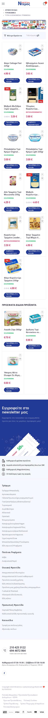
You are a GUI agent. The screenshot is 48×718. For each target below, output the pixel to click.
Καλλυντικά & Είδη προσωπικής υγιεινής (18, 613)
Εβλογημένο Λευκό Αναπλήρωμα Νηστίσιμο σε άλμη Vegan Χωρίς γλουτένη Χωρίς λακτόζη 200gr (35, 64)
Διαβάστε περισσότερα (33, 123)
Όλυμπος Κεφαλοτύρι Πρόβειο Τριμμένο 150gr (34, 107)
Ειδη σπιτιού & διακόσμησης (13, 583)
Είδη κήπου (6, 598)
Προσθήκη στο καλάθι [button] (12, 80)
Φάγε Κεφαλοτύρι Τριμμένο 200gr (12, 279)
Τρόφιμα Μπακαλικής (10, 490)
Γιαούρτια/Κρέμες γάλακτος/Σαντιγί (16, 501)
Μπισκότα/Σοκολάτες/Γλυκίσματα (15, 542)
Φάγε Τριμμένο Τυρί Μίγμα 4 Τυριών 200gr (33, 236)
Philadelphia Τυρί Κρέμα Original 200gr (12, 150)
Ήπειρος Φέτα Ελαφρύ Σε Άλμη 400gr (12, 373)
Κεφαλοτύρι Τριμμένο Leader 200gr (12, 236)
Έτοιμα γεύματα (8, 520)
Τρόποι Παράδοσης (10, 704)
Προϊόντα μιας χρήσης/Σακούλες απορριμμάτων (21, 587)
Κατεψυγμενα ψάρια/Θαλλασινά (15, 531)
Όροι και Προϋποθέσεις (12, 700)
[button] (20, 49)
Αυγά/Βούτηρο (8, 509)
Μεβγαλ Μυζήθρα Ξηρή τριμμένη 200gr (12, 107)
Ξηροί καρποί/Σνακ (9, 538)
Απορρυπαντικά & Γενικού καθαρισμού (17, 576)
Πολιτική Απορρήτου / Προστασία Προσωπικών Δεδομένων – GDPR (20, 696)
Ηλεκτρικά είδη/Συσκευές (12, 594)
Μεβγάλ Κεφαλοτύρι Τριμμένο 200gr (33, 193)
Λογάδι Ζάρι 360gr (12, 329)
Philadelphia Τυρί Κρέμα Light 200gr (34, 150)
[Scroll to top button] (43, 707)
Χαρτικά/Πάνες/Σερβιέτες (12, 610)
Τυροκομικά (10, 13)
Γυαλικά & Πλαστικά (10, 591)
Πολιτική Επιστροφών (11, 707)
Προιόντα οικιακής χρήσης (12, 580)
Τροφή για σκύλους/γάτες (12, 625)
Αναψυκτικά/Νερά (9, 561)
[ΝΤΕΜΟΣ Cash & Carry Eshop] (24, 4)
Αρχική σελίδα (11, 10)
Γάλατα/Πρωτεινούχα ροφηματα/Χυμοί (17, 498)
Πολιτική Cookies (30, 700)
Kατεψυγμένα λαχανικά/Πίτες (13, 527)
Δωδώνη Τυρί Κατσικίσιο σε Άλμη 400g (32, 331)
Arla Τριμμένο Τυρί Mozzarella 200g (12, 193)
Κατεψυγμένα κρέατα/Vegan (13, 523)
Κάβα (4, 557)
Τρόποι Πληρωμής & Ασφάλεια (32, 704)
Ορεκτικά (5, 516)
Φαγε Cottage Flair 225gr (13, 64)
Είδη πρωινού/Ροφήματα (12, 545)
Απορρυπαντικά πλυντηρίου (13, 572)
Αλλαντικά (6, 512)
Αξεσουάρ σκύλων (9, 629)
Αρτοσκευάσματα (9, 494)
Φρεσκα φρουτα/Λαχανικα (12, 534)
